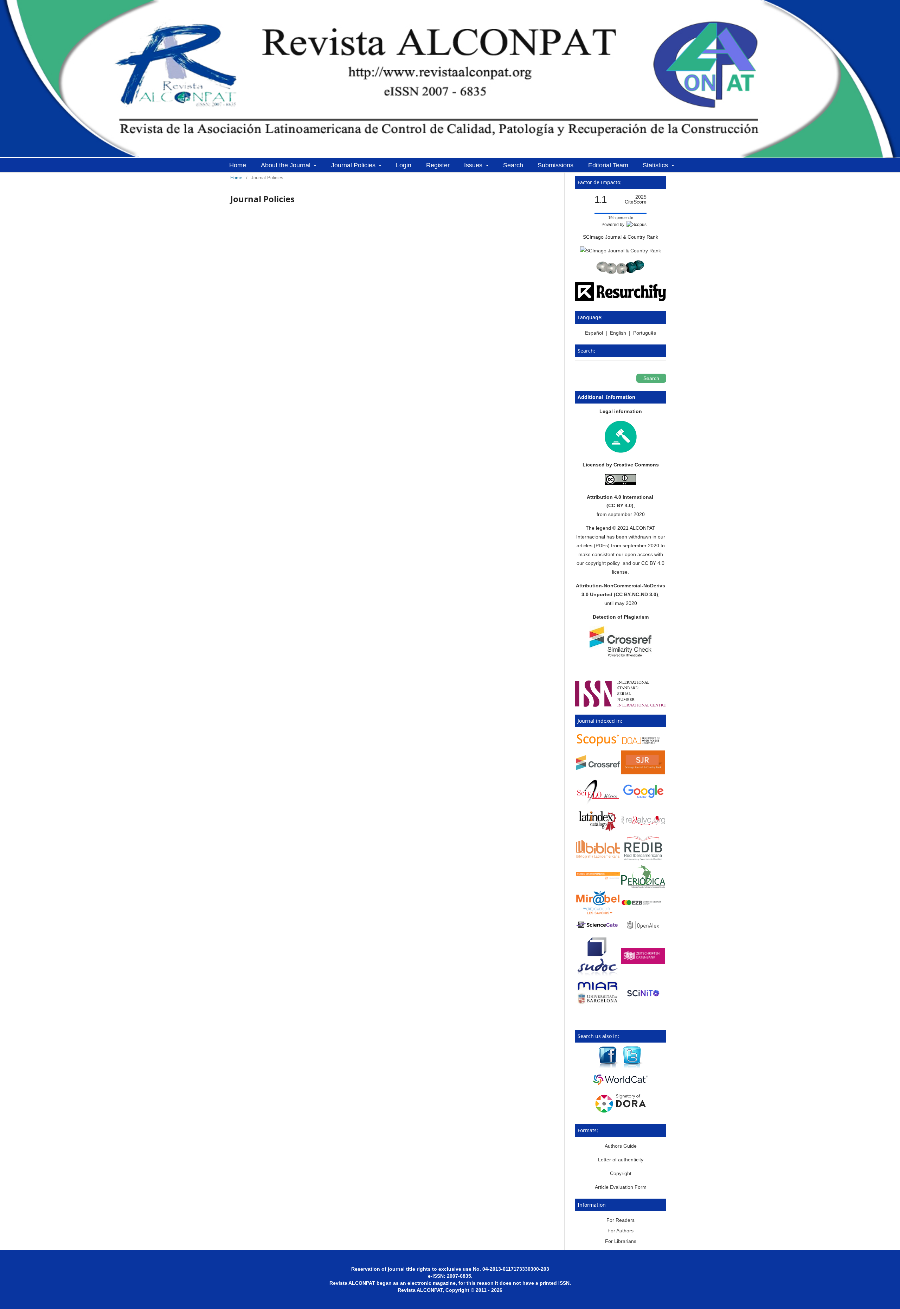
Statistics (656, 165)
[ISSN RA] (620, 705)
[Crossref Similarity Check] (620, 655)
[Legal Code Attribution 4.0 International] (620, 483)
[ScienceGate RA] (598, 928)
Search (513, 165)
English (618, 333)
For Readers (620, 1220)
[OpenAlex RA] (643, 931)
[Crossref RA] (598, 768)
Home (237, 165)
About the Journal (286, 165)
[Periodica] (643, 886)
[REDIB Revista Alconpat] (643, 859)
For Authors (621, 1230)
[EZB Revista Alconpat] (643, 903)
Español (594, 333)
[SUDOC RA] (598, 975)
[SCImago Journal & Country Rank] (620, 250)
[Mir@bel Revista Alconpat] (598, 913)
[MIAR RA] (598, 1004)
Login (403, 165)
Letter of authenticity (620, 1159)
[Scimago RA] (643, 772)
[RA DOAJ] (643, 745)
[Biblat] (598, 856)
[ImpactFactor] (620, 272)
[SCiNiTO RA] (643, 1001)
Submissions (555, 165)
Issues (474, 165)
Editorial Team (608, 165)
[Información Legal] (621, 451)
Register (438, 165)
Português (644, 333)
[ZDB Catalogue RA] (643, 962)
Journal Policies (354, 165)
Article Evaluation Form (621, 1187)
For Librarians (620, 1241)
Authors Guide (621, 1146)
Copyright (620, 1173)
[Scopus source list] (598, 745)
